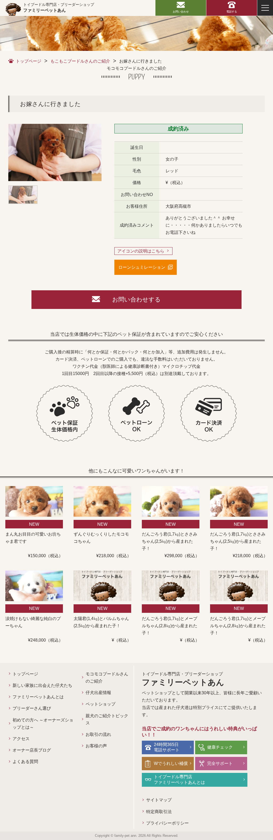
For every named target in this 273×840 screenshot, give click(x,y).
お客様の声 (96, 746)
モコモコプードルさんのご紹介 (107, 677)
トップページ (28, 61)
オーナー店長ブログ (32, 750)
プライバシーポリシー (167, 823)
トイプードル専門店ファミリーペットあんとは (179, 779)
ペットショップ (100, 704)
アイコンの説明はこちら (140, 251)
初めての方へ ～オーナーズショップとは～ (43, 723)
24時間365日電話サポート (166, 747)
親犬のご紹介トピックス (107, 719)
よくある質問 (25, 761)
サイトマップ (159, 800)
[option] (55, 152)
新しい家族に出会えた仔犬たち (42, 685)
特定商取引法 (159, 811)
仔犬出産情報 (98, 692)
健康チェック (220, 747)
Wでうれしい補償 (171, 763)
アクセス (21, 738)
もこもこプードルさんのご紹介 (80, 61)
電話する (231, 11)
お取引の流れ (98, 734)
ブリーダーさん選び (32, 708)
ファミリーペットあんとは (38, 697)
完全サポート (220, 763)
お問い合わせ (181, 11)
